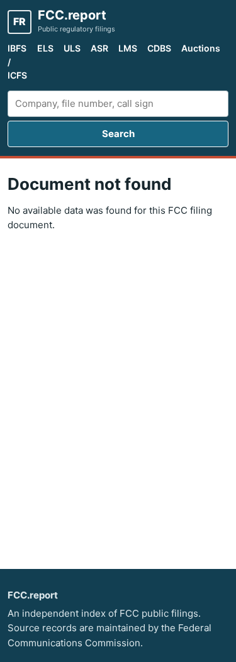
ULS (72, 48)
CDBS (159, 48)
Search (118, 134)
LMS (127, 48)
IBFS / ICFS (17, 61)
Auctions (200, 48)
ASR (99, 48)
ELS (45, 48)
